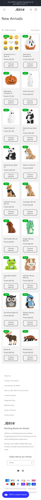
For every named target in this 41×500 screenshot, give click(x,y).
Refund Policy (9, 405)
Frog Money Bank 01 (10, 277)
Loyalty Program (10, 395)
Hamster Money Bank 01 (28, 277)
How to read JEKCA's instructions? (16, 390)
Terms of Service (10, 410)
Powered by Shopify (20, 488)
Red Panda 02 (28, 349)
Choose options (11, 65)
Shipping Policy (9, 400)
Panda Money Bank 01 (30, 129)
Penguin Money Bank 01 (28, 313)
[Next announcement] (37, 3)
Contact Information (11, 381)
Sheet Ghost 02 (28, 91)
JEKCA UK (12, 488)
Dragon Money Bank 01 (28, 240)
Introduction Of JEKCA (12, 386)
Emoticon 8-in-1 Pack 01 (9, 55)
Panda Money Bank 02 (10, 166)
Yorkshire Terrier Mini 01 (10, 203)
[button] (4, 9)
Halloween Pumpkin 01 (8, 92)
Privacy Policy (9, 415)
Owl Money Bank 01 (11, 312)
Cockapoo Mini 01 (29, 202)
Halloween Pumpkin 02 (27, 55)
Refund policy (32, 488)
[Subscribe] (31, 462)
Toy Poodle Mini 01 (10, 239)
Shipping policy (32, 492)
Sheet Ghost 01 (9, 128)
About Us (7, 376)
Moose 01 (7, 349)
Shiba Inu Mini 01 (29, 165)
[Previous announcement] (4, 3)
